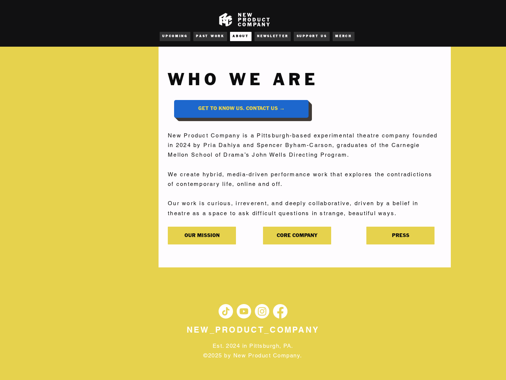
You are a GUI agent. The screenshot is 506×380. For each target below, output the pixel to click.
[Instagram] (262, 311)
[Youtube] (244, 311)
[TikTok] (226, 311)
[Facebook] (280, 311)
